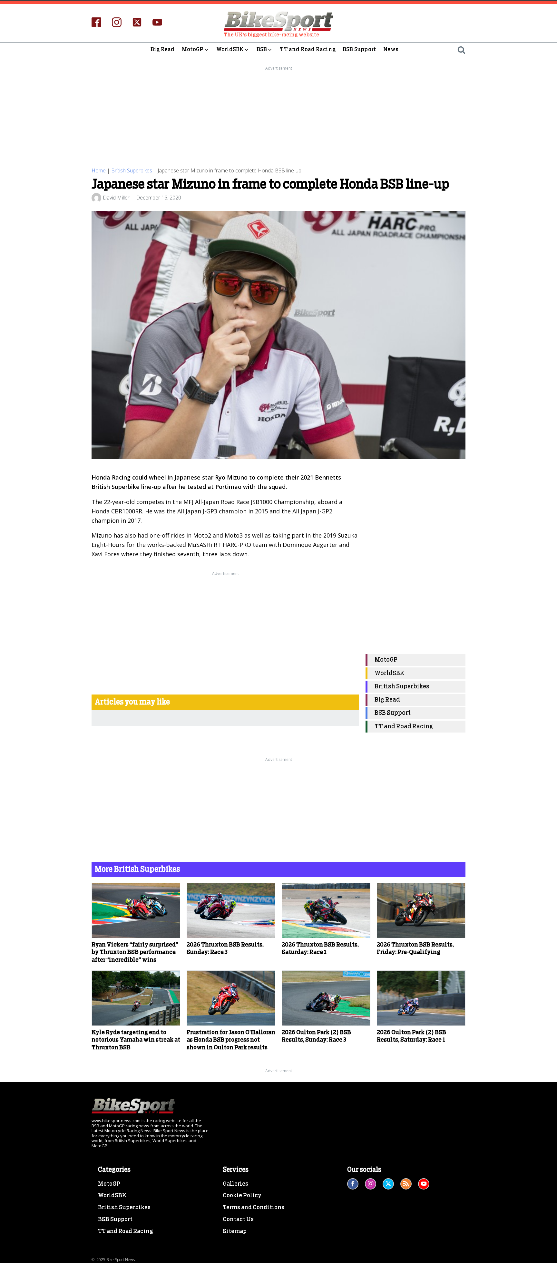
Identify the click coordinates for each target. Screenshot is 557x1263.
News (390, 49)
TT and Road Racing (308, 49)
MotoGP (192, 49)
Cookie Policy (242, 1196)
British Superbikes (131, 170)
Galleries (235, 1184)
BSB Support (359, 49)
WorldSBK (230, 49)
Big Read (163, 49)
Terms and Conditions (253, 1207)
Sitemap (235, 1231)
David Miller (116, 197)
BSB (262, 49)
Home (99, 170)
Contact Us (238, 1219)
